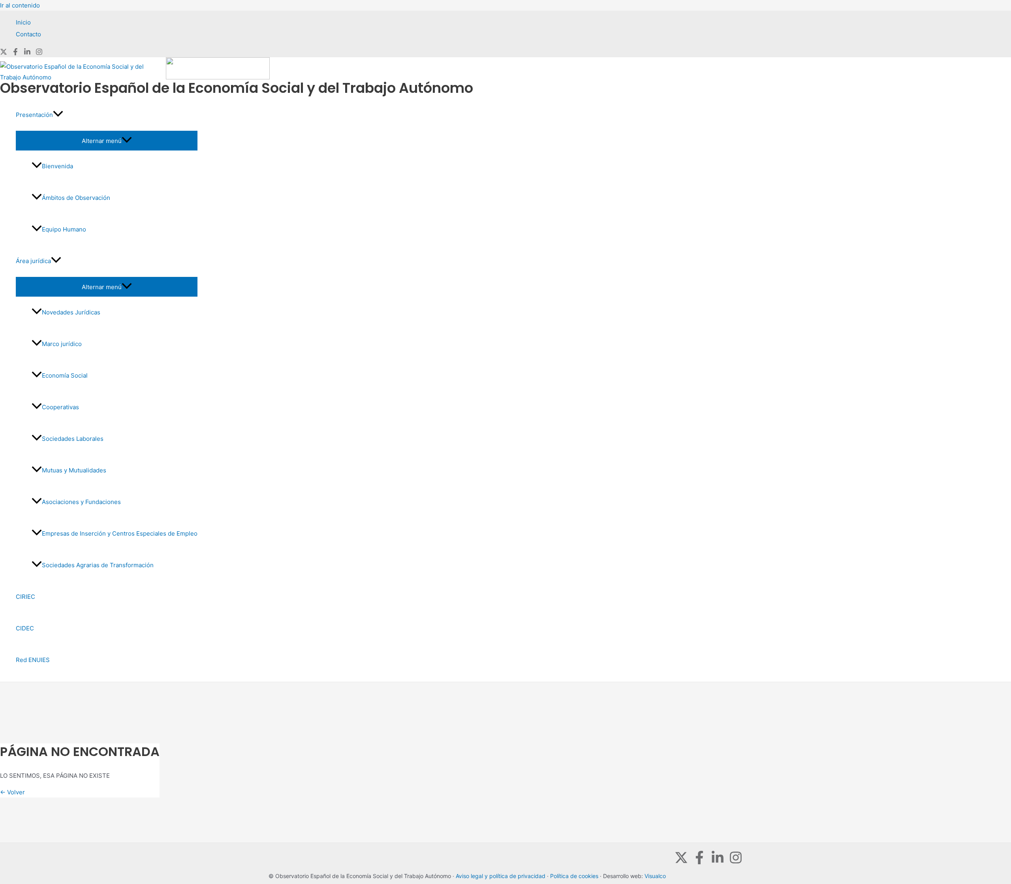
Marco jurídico (62, 344)
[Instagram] (39, 53)
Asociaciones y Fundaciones (81, 502)
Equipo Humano (64, 229)
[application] (58, 115)
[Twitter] (3, 53)
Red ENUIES (33, 660)
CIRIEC (25, 596)
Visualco (655, 876)
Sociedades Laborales (72, 438)
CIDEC (25, 628)
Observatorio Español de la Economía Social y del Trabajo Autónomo (236, 88)
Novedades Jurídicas (71, 312)
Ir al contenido (20, 5)
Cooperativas (60, 407)
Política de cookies (574, 876)
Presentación (34, 114)
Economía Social (65, 375)
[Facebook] (15, 53)
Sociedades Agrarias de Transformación (98, 565)
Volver (12, 792)
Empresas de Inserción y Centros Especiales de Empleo (119, 533)
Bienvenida (57, 166)
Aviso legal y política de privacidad (500, 876)
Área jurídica (33, 261)
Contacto (28, 34)
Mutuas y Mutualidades (74, 470)
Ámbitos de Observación (76, 197)
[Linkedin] (27, 53)
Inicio (23, 22)
